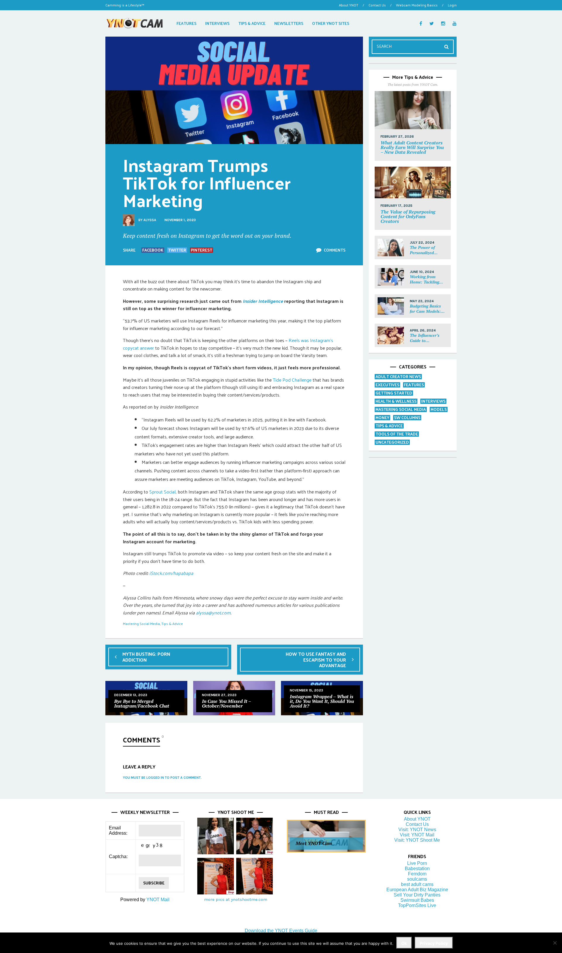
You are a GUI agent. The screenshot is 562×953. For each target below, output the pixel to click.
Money (382, 417)
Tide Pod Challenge (292, 379)
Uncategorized (392, 442)
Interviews (433, 401)
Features (414, 384)
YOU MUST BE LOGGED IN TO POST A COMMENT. (162, 778)
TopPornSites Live (417, 905)
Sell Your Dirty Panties (417, 894)
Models (439, 409)
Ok (404, 943)
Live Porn (417, 863)
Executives (387, 384)
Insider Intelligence (263, 301)
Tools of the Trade (397, 434)
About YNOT (348, 5)
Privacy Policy (434, 943)
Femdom (417, 873)
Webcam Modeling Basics (417, 5)
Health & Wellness (396, 401)
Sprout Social (162, 491)
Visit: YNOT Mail (417, 834)
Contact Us (377, 5)
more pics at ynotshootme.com (235, 899)
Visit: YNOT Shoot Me (417, 840)
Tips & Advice (172, 623)
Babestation (417, 868)
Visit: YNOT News (417, 829)
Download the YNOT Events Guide (281, 930)
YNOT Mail (157, 899)
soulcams (417, 879)
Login (452, 5)
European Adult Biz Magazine (417, 889)
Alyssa (149, 220)
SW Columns (407, 417)
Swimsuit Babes (417, 900)
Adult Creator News (398, 376)
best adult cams (417, 884)
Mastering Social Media (141, 623)
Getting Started (394, 393)
